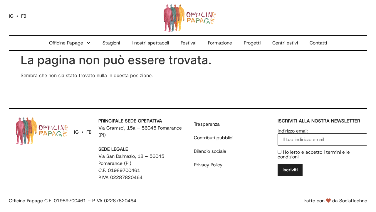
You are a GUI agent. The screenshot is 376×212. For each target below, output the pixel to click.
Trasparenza (207, 124)
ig (11, 16)
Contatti (318, 43)
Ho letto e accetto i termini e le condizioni (314, 154)
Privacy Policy (208, 165)
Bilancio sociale (210, 151)
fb (23, 16)
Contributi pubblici (213, 138)
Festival (188, 43)
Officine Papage (66, 43)
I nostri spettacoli (150, 43)
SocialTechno (353, 201)
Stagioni (111, 43)
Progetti (252, 43)
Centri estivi (285, 43)
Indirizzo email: (293, 131)
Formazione (220, 43)
